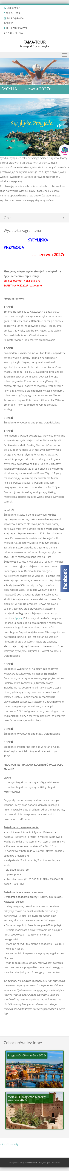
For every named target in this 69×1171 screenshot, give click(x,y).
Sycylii (18, 618)
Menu (34, 55)
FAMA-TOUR (35, 42)
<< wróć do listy (9, 1144)
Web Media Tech (33, 1162)
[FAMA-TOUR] (34, 82)
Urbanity (55, 1162)
